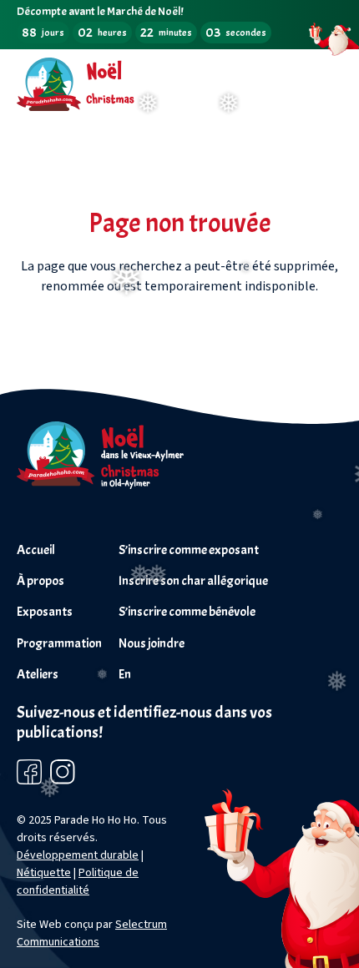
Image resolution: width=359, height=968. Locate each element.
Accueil (36, 550)
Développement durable (78, 855)
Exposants (45, 611)
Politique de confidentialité (78, 882)
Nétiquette (44, 873)
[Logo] (100, 484)
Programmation (59, 643)
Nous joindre (152, 643)
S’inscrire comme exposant (189, 550)
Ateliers (37, 674)
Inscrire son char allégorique (193, 580)
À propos (40, 580)
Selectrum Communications (92, 933)
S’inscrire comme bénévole (187, 611)
